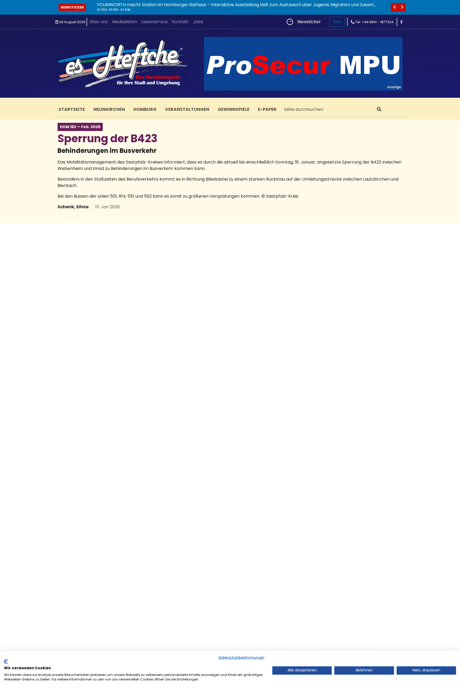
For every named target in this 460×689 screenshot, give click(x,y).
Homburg (145, 109)
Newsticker (72, 7)
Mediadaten (124, 22)
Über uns (98, 22)
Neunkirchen (109, 109)
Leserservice (154, 22)
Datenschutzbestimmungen (241, 657)
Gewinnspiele (233, 109)
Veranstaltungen (187, 109)
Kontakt (180, 22)
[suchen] (379, 109)
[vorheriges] (394, 7)
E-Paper (267, 109)
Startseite (72, 109)
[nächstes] (402, 7)
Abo (337, 22)
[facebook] (401, 22)
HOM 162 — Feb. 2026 (80, 126)
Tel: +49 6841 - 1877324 (373, 22)
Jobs (198, 22)
